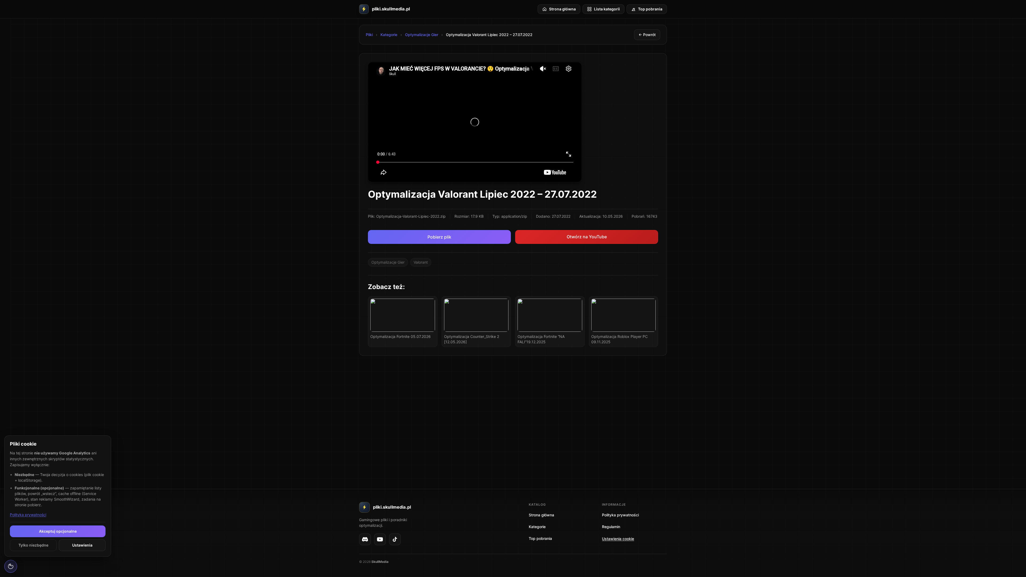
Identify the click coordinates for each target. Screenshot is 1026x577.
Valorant (421, 262)
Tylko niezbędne (33, 545)
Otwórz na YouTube (587, 236)
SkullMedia (379, 562)
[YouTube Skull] (380, 539)
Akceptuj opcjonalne (58, 531)
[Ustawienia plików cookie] (10, 566)
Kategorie (388, 34)
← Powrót (647, 34)
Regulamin (611, 526)
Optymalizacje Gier (421, 34)
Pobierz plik (439, 237)
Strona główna (541, 515)
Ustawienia (82, 545)
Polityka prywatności (28, 514)
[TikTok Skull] (395, 539)
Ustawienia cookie (618, 538)
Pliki (369, 34)
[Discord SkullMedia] (365, 539)
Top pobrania (540, 538)
